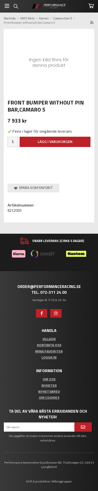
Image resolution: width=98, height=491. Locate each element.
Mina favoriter (49, 351)
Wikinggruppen (62, 481)
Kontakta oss (49, 345)
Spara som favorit (35, 188)
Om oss (49, 379)
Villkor (49, 338)
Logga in (49, 357)
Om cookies (49, 397)
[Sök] (15, 6)
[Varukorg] (91, 6)
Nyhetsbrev (49, 391)
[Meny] (7, 6)
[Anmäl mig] (83, 427)
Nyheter (49, 385)
